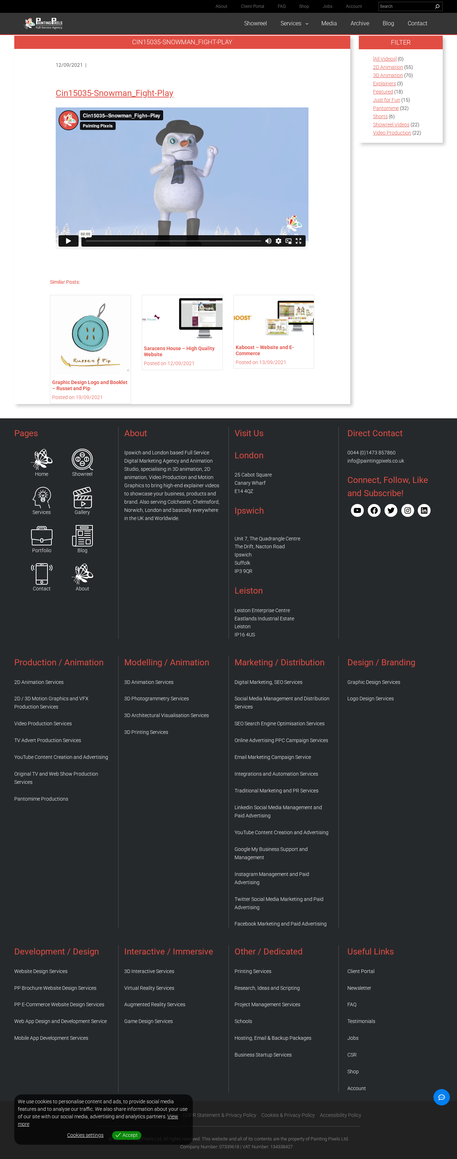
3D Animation (388, 75)
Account (356, 1088)
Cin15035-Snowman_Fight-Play (114, 93)
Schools (243, 1021)
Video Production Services (43, 723)
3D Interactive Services (149, 971)
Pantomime (386, 108)
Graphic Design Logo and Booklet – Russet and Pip (89, 385)
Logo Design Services (370, 698)
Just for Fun (386, 100)
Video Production (392, 133)
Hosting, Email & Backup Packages (273, 1038)
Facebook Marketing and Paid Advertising (281, 924)
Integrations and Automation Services (276, 774)
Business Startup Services (263, 1055)
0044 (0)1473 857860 (371, 452)
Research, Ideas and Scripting (267, 988)
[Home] (41, 459)
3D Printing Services (146, 732)
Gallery (82, 512)
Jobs (352, 1038)
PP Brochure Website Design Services (55, 988)
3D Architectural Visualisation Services (166, 715)
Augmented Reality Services (154, 1004)
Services (41, 512)
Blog (82, 550)
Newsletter (359, 988)
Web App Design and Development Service (60, 1021)
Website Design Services (40, 971)
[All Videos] (385, 59)
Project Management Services (267, 1004)
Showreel (82, 474)
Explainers (384, 83)
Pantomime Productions (41, 799)
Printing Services (253, 971)
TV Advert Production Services (47, 740)
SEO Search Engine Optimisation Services (280, 723)
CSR (352, 1055)
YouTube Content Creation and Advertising (61, 757)
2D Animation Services (39, 682)
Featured (383, 92)
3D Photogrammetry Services (156, 698)
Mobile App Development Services (51, 1038)
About (82, 588)
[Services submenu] (306, 23)
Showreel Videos (391, 124)
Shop (353, 1071)
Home (41, 474)
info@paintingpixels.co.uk (375, 461)
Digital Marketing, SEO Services (268, 682)
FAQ (351, 1004)
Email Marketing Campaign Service (273, 757)
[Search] (437, 6)
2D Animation (388, 67)
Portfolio (41, 550)
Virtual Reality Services (149, 988)
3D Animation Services (149, 682)
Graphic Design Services (373, 682)
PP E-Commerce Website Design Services (59, 1004)
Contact (42, 588)
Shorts (380, 116)
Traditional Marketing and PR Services (276, 790)
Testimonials (361, 1021)
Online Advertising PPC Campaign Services (281, 740)
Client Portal (361, 971)
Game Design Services (148, 1021)
